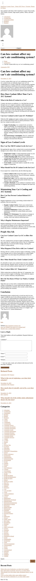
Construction (7, 424)
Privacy (6, 518)
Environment (7, 460)
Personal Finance (8, 513)
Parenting (6, 510)
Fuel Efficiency (8, 468)
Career (6, 419)
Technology (7, 541)
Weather (6, 553)
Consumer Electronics (10, 428)
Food (5, 466)
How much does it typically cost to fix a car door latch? (15, 570)
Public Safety (7, 519)
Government (7, 471)
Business (6, 417)
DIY (8, 67)
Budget (6, 23)
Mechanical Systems (9, 504)
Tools (5, 542)
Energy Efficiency (9, 454)
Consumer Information (10, 431)
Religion (6, 524)
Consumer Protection (9, 434)
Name (3, 353)
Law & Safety (7, 490)
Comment (4, 339)
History (6, 480)
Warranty (6, 551)
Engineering (7, 455)
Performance (7, 512)
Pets (5, 515)
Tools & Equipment (9, 544)
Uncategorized (8, 550)
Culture (6, 439)
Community (7, 422)
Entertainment (7, 457)
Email (3, 356)
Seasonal (6, 530)
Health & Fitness (8, 475)
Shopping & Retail (9, 536)
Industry (6, 486)
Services (6, 533)
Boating (6, 21)
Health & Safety (8, 478)
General (6, 469)
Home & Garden (8, 481)
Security (6, 531)
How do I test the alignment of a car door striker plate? (15, 576)
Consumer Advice (9, 425)
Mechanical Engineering (10, 503)
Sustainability (7, 539)
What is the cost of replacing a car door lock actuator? (15, 569)
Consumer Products (9, 433)
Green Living (7, 472)
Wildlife (6, 556)
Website (3, 359)
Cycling (6, 440)
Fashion (6, 463)
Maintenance (7, 498)
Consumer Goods (8, 430)
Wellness (6, 554)
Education (6, 448)
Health (6, 474)
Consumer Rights (8, 436)
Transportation (8, 545)
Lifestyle (5, 394)
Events (6, 462)
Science (6, 528)
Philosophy (7, 516)
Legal (5, 492)
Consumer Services (9, 437)
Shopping (6, 534)
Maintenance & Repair (10, 499)
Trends (6, 548)
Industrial (6, 484)
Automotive (9, 20)
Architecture (7, 18)
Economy (6, 446)
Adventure (7, 16)
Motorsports (7, 509)
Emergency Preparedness (10, 451)
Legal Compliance (9, 493)
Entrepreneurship (8, 458)
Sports (5, 537)
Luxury (6, 496)
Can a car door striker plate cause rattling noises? (13, 575)
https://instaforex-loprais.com (12, 325)
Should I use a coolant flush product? (10, 328)
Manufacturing (8, 501)
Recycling (6, 521)
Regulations (7, 522)
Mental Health (8, 507)
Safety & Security (8, 527)
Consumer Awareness (9, 427)
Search (2, 559)
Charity (6, 420)
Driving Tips (7, 445)
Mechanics (7, 506)
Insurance (6, 487)
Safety (5, 525)
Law (5, 489)
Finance (12, 374)
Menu (2, 50)
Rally (2, 322)
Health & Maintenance (10, 477)
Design (6, 442)
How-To (6, 483)
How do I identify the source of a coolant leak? (13, 327)
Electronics (7, 449)
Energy (6, 452)
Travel (5, 547)
